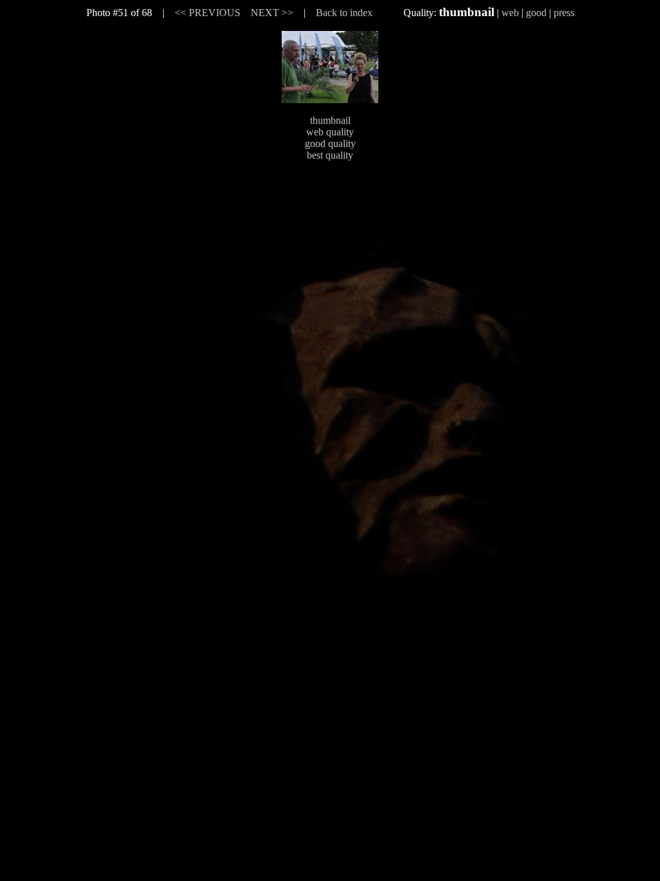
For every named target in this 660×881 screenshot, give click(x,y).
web (510, 12)
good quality (330, 143)
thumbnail (330, 120)
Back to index (344, 12)
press (564, 12)
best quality (330, 155)
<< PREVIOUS (207, 12)
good (536, 12)
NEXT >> (272, 12)
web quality (330, 131)
